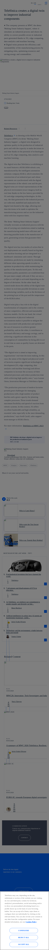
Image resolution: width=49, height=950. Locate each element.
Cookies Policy (31, 922)
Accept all (23, 944)
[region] (24, 920)
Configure (23, 930)
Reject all (23, 937)
